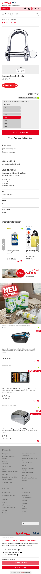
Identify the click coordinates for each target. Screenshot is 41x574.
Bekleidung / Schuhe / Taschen (8, 457)
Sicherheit (5, 461)
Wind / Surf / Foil (27, 463)
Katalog (24, 508)
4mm (5, 111)
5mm (5, 114)
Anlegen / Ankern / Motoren (10, 472)
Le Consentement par (20, 572)
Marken (24, 500)
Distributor (5, 513)
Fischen (24, 465)
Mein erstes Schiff (27, 473)
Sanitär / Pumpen (7, 480)
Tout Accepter (20, 567)
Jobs (23, 514)
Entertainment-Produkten (29, 478)
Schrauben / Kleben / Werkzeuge (28, 454)
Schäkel (13, 19)
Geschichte (25, 495)
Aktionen (24, 480)
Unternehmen (26, 492)
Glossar (4, 510)
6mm (5, 117)
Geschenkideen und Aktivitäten (28, 469)
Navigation (5, 454)
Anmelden (5, 8)
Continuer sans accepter (8, 537)
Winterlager (25, 475)
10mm (6, 123)
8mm (5, 120)
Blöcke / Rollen (6, 466)
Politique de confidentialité (8, 559)
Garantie (4, 502)
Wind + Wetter (6, 505)
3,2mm (6, 108)
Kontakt (24, 503)
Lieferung (5, 499)
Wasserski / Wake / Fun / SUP (29, 459)
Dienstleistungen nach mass (9, 496)
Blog (23, 506)
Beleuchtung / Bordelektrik (10, 477)
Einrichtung (5, 474)
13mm (6, 126)
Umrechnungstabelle (8, 507)
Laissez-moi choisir (21, 563)
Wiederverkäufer (27, 498)
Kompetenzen (6, 492)
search (37, 14)
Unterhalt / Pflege (7, 482)
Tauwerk (4, 469)
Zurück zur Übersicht (9, 23)
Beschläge (5, 19)
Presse (24, 511)
